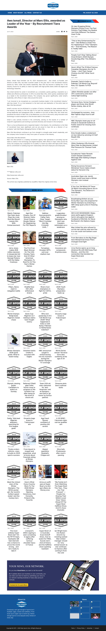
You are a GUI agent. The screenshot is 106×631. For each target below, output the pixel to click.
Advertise (89, 628)
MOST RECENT (18, 13)
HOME (10, 13)
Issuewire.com (41, 80)
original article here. (50, 182)
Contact (97, 628)
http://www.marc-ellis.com (15, 175)
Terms (73, 628)
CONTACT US (37, 13)
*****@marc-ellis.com (14, 172)
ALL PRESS (27, 13)
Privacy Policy (81, 628)
